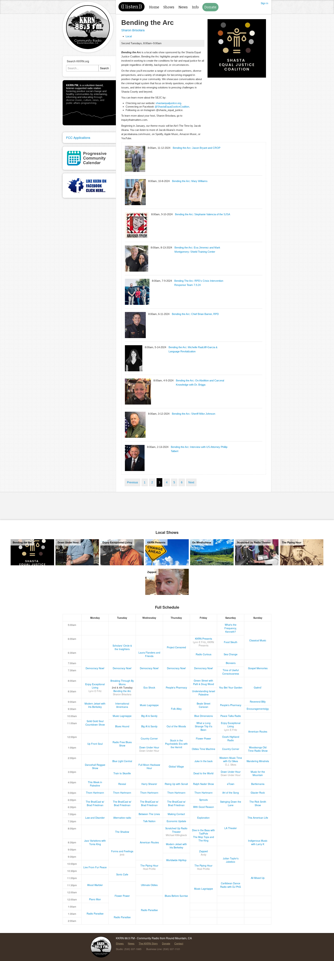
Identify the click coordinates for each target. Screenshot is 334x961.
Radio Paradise (149, 910)
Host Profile (149, 869)
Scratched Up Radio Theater (176, 829)
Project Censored (176, 647)
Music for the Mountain (258, 773)
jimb (122, 854)
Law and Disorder (95, 817)
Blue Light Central (122, 761)
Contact (178, 943)
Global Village (176, 766)
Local (129, 36)
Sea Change (230, 654)
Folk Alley (176, 708)
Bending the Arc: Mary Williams (190, 181)
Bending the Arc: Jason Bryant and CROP (196, 147)
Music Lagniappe (149, 705)
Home (154, 7)
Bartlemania (257, 784)
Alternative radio (122, 817)
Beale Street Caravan (203, 705)
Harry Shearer (149, 784)
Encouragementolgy (258, 708)
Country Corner (149, 738)
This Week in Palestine (95, 783)
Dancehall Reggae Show (95, 766)
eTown (230, 784)
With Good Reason (203, 807)
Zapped (203, 851)
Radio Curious (203, 654)
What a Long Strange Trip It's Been (203, 726)
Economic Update (176, 821)
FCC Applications (78, 137)
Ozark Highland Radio (230, 738)
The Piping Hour (149, 865)
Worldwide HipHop (176, 860)
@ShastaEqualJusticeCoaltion (172, 106)
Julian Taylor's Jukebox (230, 860)
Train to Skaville (122, 773)
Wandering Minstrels (257, 761)
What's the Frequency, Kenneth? (230, 628)
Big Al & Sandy (149, 716)
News (183, 7)
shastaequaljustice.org (168, 103)
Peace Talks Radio (230, 716)
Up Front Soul (95, 743)
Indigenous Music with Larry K (257, 842)
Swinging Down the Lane (230, 803)
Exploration (203, 817)
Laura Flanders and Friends (149, 654)
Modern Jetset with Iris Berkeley (95, 705)
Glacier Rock (258, 792)
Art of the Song (230, 792)
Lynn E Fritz (199, 642)
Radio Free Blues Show (122, 743)
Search (104, 68)
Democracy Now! (95, 668)
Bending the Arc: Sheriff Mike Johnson (193, 413)
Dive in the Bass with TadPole (203, 831)
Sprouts (203, 799)
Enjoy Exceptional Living (95, 685)
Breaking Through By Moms (122, 682)
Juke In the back (203, 761)
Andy (203, 854)
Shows (168, 7)
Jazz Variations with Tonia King (95, 842)
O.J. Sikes (230, 764)
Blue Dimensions (203, 716)
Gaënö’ (258, 687)
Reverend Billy (258, 701)
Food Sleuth (230, 642)
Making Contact (176, 814)
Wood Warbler (95, 885)
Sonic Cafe (122, 874)
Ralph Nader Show (203, 784)
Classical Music (257, 640)
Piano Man (95, 899)
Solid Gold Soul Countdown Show (95, 722)
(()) (131, 7)
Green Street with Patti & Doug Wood (203, 682)
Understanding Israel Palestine (203, 692)
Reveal (122, 784)
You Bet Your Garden (230, 687)
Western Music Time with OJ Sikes (230, 759)
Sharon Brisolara (133, 30)
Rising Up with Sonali (176, 784)
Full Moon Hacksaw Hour (149, 766)
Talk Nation (149, 821)
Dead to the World (203, 773)
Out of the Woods (176, 726)
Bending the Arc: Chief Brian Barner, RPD (195, 314)
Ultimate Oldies (149, 885)
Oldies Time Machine (203, 749)
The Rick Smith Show (257, 803)
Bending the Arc (122, 691)
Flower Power (203, 738)
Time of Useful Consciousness (230, 671)
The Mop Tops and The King (203, 838)
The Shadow (122, 831)
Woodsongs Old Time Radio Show (258, 749)
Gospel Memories (258, 668)
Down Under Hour (149, 747)
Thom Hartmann (95, 792)
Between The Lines (149, 814)
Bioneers (231, 663)
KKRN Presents (203, 638)
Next (191, 482)
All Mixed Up (258, 878)
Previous (132, 482)
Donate (210, 7)
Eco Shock (149, 687)
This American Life (258, 817)
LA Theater (230, 828)
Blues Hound (122, 726)
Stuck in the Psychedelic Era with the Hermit (176, 744)
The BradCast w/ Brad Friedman (95, 803)
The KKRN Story (148, 943)
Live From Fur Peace (95, 867)
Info (195, 7)
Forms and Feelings (122, 851)
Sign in (264, 3)
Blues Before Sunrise (176, 895)
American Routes (257, 731)
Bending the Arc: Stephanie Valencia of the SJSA (202, 214)
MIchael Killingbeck (176, 835)
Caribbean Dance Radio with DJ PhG (230, 884)
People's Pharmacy (176, 687)
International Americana (122, 705)
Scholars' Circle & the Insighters (122, 647)
